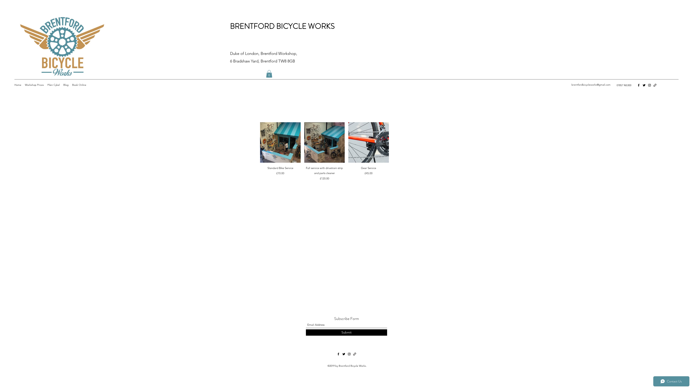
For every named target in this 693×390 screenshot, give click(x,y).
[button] (269, 74)
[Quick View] (280, 142)
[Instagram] (649, 85)
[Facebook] (638, 85)
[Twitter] (644, 85)
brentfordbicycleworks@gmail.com (591, 84)
